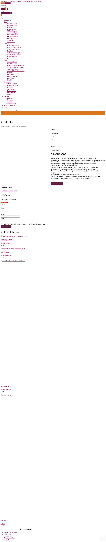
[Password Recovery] (5, 9)
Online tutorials (12, 84)
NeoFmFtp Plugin (12, 36)
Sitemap (9, 94)
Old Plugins (10, 89)
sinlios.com (35, 529)
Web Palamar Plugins (14, 53)
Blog (5, 107)
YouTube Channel (12, 69)
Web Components (12, 85)
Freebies (6, 44)
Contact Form (11, 104)
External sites (11, 91)
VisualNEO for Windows (11, 126)
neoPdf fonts (11, 93)
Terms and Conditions (11, 532)
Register (8, 3)
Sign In (3, 3)
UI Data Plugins (12, 31)
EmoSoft (10, 51)
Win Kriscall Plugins (13, 49)
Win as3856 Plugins (13, 45)
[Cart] (1, 15)
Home (2, 126)
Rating (3, 204)
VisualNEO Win (12, 25)
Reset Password (6, 13)
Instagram (10, 100)
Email (2, 218)
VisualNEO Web (12, 24)
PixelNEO (10, 27)
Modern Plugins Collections (15, 65)
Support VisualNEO (10, 105)
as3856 (53, 146)
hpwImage (5, 252)
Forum (6, 58)
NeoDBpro (10, 74)
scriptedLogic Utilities (14, 54)
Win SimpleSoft (12, 56)
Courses (9, 87)
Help (5, 60)
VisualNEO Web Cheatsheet (15, 71)
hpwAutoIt (5, 386)
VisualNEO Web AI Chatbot (15, 67)
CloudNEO (10, 40)
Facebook (10, 98)
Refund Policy (8, 536)
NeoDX (9, 80)
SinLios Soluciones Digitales (10, 529)
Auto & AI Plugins (12, 33)
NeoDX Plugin (11, 38)
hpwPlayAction (6, 240)
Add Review (4, 202)
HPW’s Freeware (6, 243)
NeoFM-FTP (11, 78)
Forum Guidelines (9, 538)
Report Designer (12, 76)
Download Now (57, 183)
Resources (7, 82)
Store (5, 22)
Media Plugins (11, 29)
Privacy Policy (8, 534)
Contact (6, 96)
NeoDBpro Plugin (12, 34)
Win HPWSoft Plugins (14, 47)
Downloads (7, 20)
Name (2, 215)
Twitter (9, 102)
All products (11, 42)
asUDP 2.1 (4, 520)
